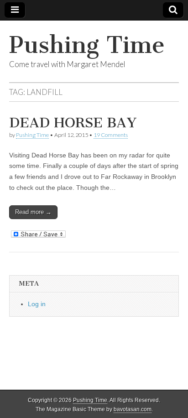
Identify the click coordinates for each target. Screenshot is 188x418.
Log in (37, 304)
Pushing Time (87, 45)
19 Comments (111, 134)
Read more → (33, 212)
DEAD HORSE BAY (73, 123)
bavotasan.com (132, 409)
